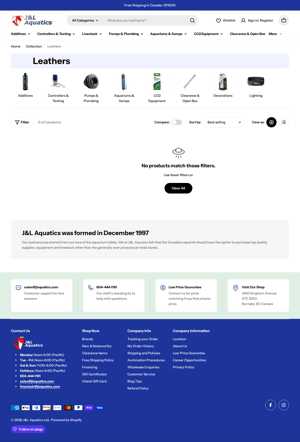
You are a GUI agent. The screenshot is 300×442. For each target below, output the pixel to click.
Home (15, 46)
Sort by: (195, 122)
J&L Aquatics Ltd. (36, 420)
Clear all (178, 188)
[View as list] (283, 122)
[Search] (192, 20)
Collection (34, 46)
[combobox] (133, 20)
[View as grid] (271, 122)
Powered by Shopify (66, 420)
